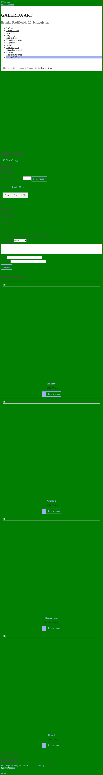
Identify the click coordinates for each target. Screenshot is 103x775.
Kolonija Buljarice (14, 55)
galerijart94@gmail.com (11, 753)
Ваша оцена (7, 240)
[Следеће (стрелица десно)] (5, 773)
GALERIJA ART (16, 15)
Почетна (7, 68)
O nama (9, 52)
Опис (7, 195)
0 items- (13, 57)
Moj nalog (10, 35)
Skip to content (7, 4)
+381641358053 (8, 756)
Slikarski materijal (14, 50)
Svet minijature (12, 47)
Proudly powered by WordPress (14, 765)
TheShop (40, 765)
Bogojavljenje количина (11, 178)
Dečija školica (12, 38)
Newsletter (11, 33)
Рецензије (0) (19, 195)
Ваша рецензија (9, 243)
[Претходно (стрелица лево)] (2, 773)
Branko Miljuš (33, 68)
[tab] (7, 195)
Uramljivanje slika (14, 40)
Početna (9, 28)
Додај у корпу (39, 179)
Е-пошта (5, 261)
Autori (9, 45)
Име (4, 257)
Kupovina (10, 43)
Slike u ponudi (12, 30)
